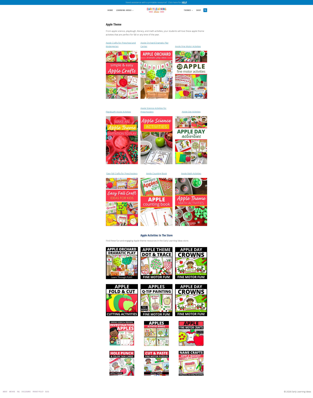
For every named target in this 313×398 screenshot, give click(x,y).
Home (110, 10)
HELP (184, 2)
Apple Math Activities (191, 173)
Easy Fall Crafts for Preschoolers (121, 173)
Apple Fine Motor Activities (188, 46)
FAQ (18, 391)
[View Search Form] (205, 10)
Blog (47, 391)
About (5, 391)
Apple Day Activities (191, 111)
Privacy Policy (38, 391)
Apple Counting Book (156, 173)
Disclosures (26, 391)
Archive (12, 391)
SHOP (198, 10)
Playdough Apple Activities (118, 111)
